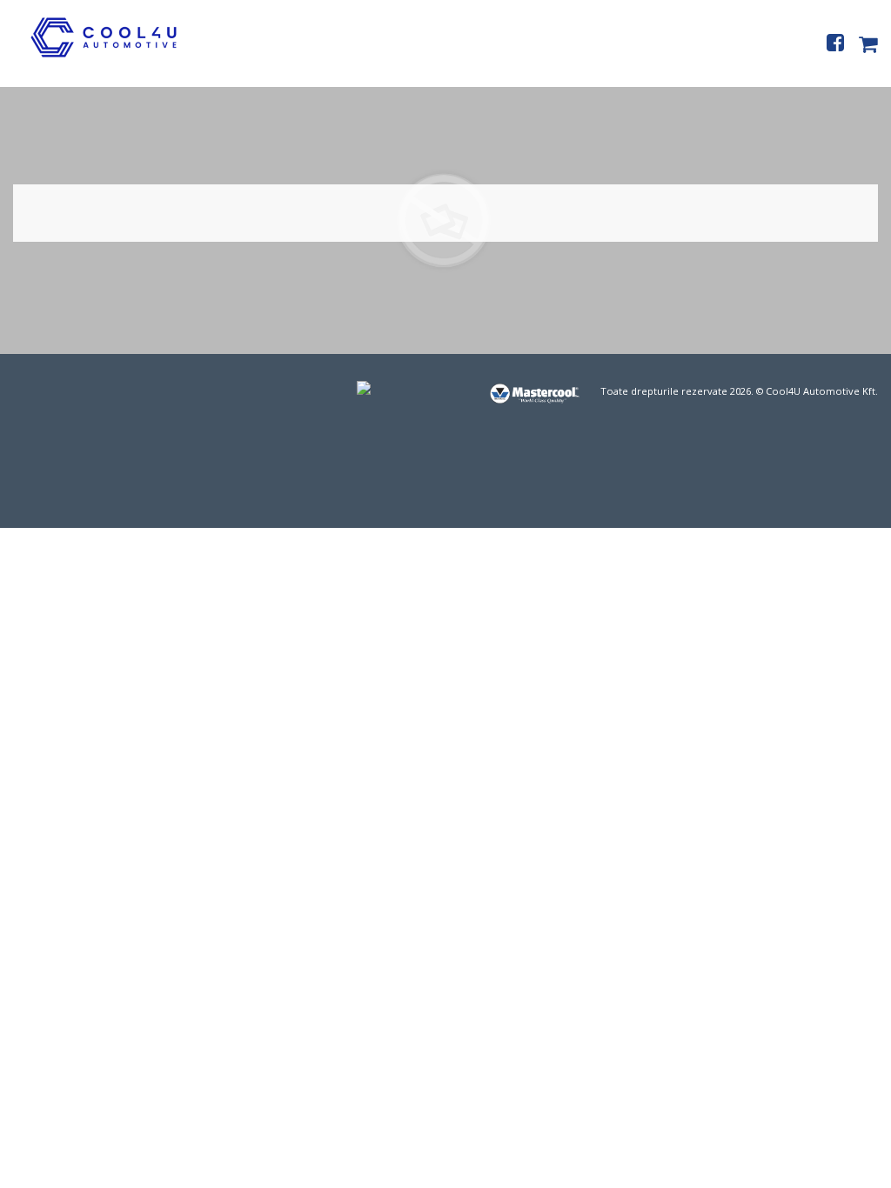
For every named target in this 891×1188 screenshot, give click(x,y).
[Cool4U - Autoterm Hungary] (92, 56)
